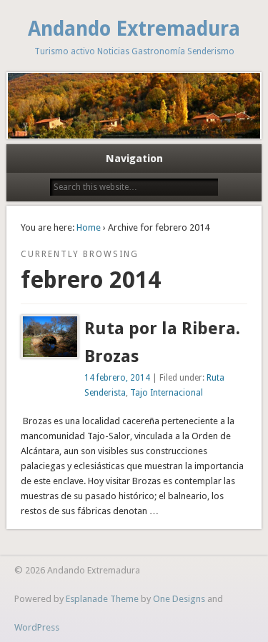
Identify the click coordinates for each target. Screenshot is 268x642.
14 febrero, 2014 (117, 378)
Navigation (134, 158)
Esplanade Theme (102, 598)
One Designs (179, 598)
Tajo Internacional (166, 393)
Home (88, 227)
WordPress (36, 627)
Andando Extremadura (134, 29)
